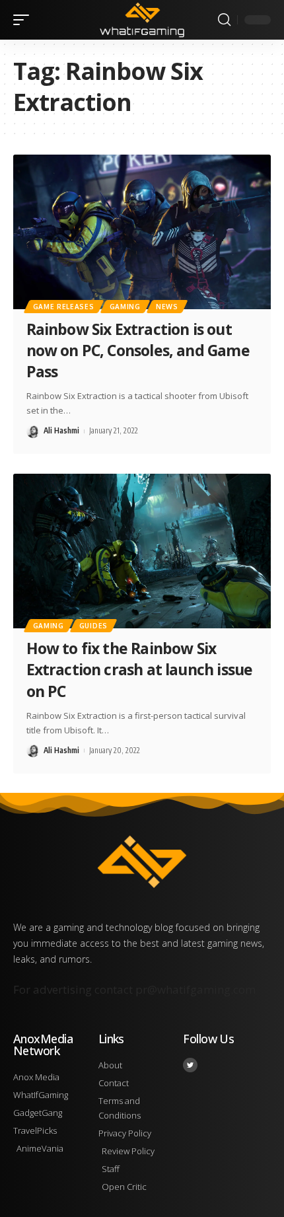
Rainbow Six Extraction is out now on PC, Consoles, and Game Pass (138, 350)
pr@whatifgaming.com (195, 989)
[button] (24, 20)
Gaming (125, 307)
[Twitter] (190, 1065)
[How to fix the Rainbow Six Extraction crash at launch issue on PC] (142, 551)
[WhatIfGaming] (142, 20)
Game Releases (63, 307)
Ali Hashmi (61, 430)
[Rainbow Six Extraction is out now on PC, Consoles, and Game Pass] (142, 232)
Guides (93, 626)
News (167, 307)
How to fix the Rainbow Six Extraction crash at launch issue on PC (139, 669)
